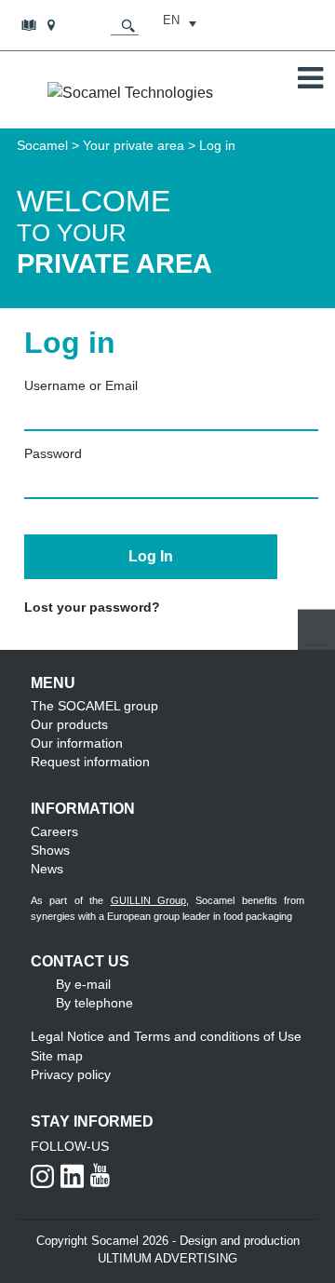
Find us (53, 24)
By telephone (94, 1002)
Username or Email (81, 385)
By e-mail (83, 984)
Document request (30, 24)
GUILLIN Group (148, 900)
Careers (54, 831)
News (47, 868)
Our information (77, 743)
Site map (57, 1055)
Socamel (42, 145)
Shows (50, 850)
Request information (90, 761)
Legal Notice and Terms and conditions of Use (166, 1036)
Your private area (133, 145)
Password (53, 453)
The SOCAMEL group (94, 705)
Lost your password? (92, 607)
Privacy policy (71, 1074)
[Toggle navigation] (310, 78)
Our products (69, 724)
